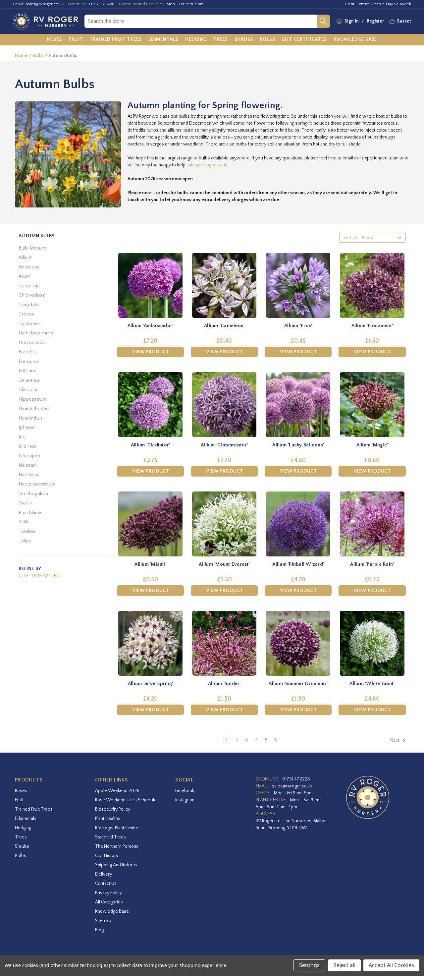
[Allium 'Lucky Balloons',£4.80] (298, 404)
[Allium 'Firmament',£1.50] (372, 285)
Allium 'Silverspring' (150, 683)
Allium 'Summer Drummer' (298, 683)
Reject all (344, 965)
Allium (25, 257)
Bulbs (20, 855)
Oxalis (25, 503)
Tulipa (25, 541)
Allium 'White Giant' (372, 683)
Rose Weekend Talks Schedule (126, 800)
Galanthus (29, 380)
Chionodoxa (32, 295)
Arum (24, 276)
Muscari (27, 465)
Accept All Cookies (391, 965)
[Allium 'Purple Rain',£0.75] (372, 523)
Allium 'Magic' (372, 445)
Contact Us (106, 883)
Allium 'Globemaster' (224, 445)
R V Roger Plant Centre (117, 828)
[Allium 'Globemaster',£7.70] (224, 404)
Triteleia (27, 531)
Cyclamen (29, 323)
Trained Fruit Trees (34, 809)
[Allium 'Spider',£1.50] (224, 643)
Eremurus (29, 361)
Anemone (29, 267)
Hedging (23, 828)
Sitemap (103, 920)
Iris (22, 437)
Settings (309, 965)
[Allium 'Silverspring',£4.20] (150, 643)
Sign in (351, 21)
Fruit (19, 800)
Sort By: (350, 237)
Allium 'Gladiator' (150, 445)
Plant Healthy (107, 818)
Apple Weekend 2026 (117, 790)
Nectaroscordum (37, 484)
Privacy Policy (108, 892)
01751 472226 (102, 4)
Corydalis (29, 305)
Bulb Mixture (32, 248)
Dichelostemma (36, 333)
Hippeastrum (33, 399)
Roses (21, 790)
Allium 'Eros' (298, 325)
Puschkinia (30, 512)
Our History (106, 855)
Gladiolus (28, 389)
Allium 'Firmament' (372, 325)
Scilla (24, 522)
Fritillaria (27, 370)
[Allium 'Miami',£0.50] (150, 523)
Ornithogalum (33, 493)
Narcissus (29, 475)
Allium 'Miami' (150, 564)
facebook (184, 790)
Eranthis (27, 352)
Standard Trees (110, 837)
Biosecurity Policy (112, 809)
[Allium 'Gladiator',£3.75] (150, 404)
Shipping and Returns (116, 865)
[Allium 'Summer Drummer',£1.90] (298, 643)
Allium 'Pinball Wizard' (298, 564)
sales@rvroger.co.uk (45, 4)
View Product (150, 352)
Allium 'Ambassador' (151, 325)
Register (375, 21)
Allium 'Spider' (224, 683)
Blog (99, 930)
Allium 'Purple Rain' (372, 564)
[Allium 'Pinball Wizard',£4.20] (298, 523)
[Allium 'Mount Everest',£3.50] (224, 523)
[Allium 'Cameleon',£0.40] (224, 285)
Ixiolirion (28, 446)
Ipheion (27, 427)
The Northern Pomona (116, 846)
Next (395, 740)
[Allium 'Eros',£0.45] (298, 285)
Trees (21, 837)
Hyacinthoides (34, 408)
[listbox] (383, 237)
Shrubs (22, 846)
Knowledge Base (112, 911)
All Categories (109, 902)
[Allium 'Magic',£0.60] (372, 404)
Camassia (29, 286)
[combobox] (200, 21)
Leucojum (29, 456)
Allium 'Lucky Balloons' (298, 445)
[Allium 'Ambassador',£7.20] (150, 285)
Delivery (103, 874)
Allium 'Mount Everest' (224, 564)
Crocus (26, 314)
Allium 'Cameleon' (224, 325)
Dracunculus (32, 342)
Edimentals (25, 818)
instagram (184, 800)
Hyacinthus (31, 418)
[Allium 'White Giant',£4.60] (372, 643)
